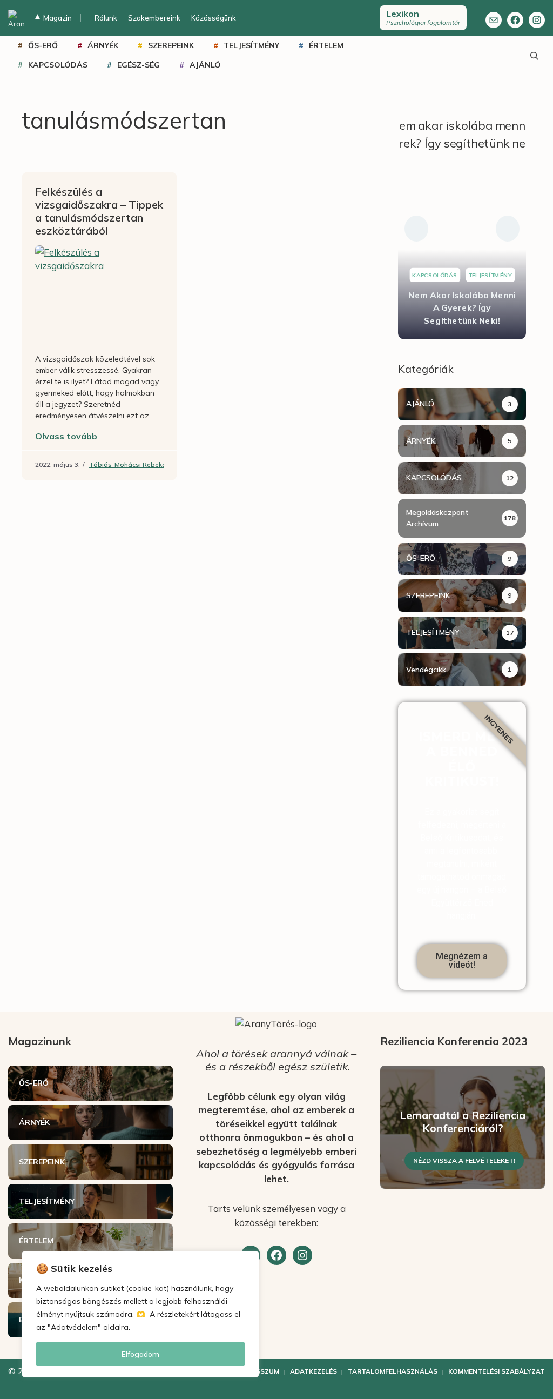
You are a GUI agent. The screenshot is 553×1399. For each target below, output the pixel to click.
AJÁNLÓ (205, 65)
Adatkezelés (313, 1371)
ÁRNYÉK (102, 45)
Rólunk (106, 18)
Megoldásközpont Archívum (437, 517)
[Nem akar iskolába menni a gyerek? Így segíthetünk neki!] (462, 228)
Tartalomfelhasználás (392, 1371)
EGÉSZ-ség (138, 65)
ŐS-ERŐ (43, 45)
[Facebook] (515, 20)
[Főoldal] (16, 18)
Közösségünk (213, 18)
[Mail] (493, 20)
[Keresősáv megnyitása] (534, 55)
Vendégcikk (426, 669)
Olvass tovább (66, 436)
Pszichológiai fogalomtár (423, 17)
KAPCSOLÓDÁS (57, 65)
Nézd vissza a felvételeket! (464, 1160)
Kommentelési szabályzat (496, 1371)
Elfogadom (140, 1354)
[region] (140, 1314)
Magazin (53, 18)
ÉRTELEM (326, 45)
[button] (416, 229)
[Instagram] (537, 20)
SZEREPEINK (171, 45)
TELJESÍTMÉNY (251, 45)
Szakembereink (154, 18)
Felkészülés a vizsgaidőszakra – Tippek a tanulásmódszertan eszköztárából (99, 211)
